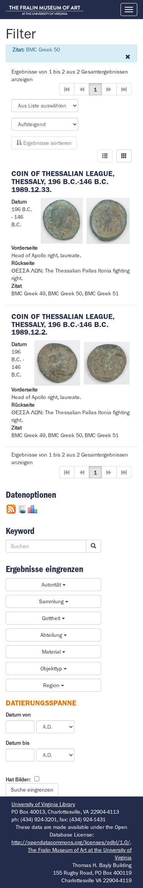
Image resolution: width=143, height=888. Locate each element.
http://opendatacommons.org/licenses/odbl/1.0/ (70, 842)
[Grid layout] (124, 155)
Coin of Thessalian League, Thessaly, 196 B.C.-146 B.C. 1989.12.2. (62, 324)
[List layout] (104, 155)
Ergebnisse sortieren (47, 142)
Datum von (18, 714)
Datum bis (17, 742)
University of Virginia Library (43, 804)
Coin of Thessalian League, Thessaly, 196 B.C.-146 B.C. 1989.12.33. (62, 181)
